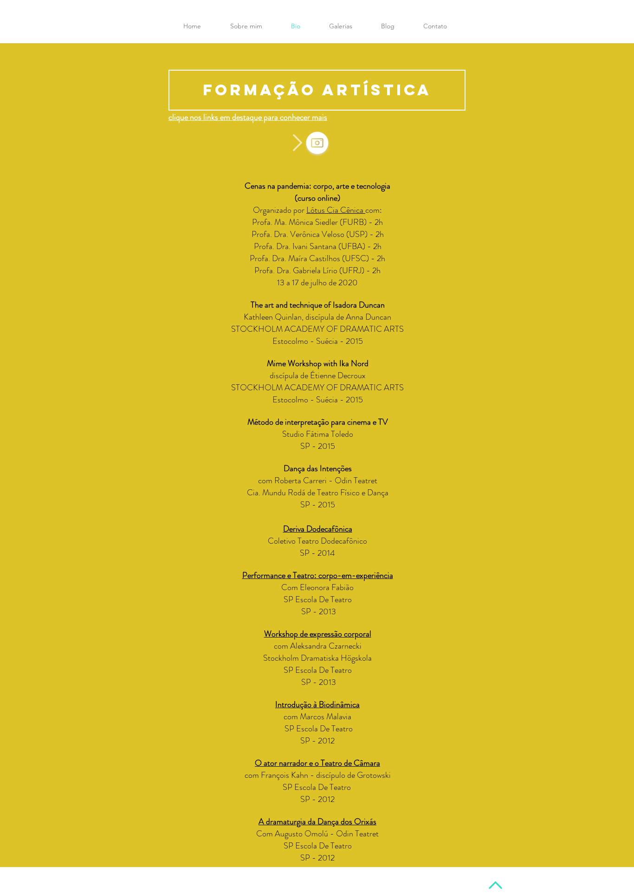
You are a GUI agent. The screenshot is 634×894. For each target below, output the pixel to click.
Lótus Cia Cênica (335, 210)
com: (373, 210)
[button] (435, 26)
